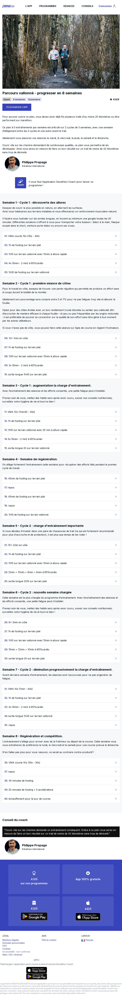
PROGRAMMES (47, 6)
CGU (4, 945)
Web (4, 954)
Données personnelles (13, 943)
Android (18, 954)
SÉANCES (68, 6)
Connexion (107, 7)
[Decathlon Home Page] (8, 6)
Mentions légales (10, 940)
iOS (10, 954)
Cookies (6, 948)
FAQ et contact (49, 940)
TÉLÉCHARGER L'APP (17, 107)
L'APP (28, 6)
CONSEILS (87, 6)
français (89, 940)
